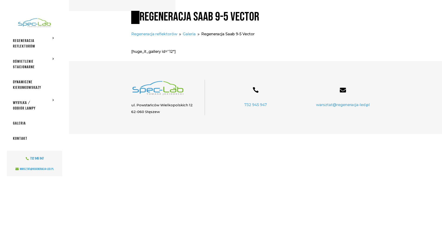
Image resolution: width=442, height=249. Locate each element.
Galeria (19, 123)
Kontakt (20, 138)
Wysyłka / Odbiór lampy (24, 105)
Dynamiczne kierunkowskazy (27, 84)
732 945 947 (255, 105)
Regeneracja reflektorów (24, 43)
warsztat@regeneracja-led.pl (343, 105)
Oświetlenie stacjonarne (24, 64)
